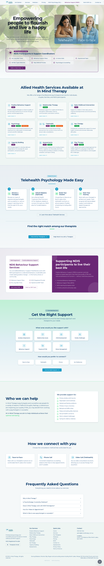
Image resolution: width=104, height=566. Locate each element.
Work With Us (87, 2)
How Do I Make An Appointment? (33, 509)
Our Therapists (57, 535)
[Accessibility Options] (99, 561)
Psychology (32, 539)
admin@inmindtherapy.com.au (85, 533)
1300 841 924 (80, 531)
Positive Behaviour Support (36, 531)
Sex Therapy (32, 543)
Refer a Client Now (16, 68)
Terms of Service (57, 548)
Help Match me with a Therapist (63, 236)
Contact (79, 528)
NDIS (54, 541)
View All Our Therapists (38, 236)
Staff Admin (47, 560)
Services (27, 2)
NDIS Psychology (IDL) (54, 2)
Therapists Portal (14, 544)
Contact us (98, 2)
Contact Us (56, 543)
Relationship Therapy (35, 533)
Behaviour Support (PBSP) (72, 2)
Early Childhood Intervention (37, 535)
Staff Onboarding (55, 560)
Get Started (18, 2)
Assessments (33, 546)
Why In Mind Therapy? (30, 498)
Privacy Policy (57, 546)
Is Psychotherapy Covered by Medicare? (35, 502)
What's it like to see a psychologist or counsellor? (38, 513)
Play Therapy (32, 537)
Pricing (44, 2)
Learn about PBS (15, 287)
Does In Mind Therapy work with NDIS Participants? (39, 506)
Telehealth (32, 541)
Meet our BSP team (30, 287)
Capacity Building (34, 544)
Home (55, 531)
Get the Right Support (51, 370)
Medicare (35, 2)
